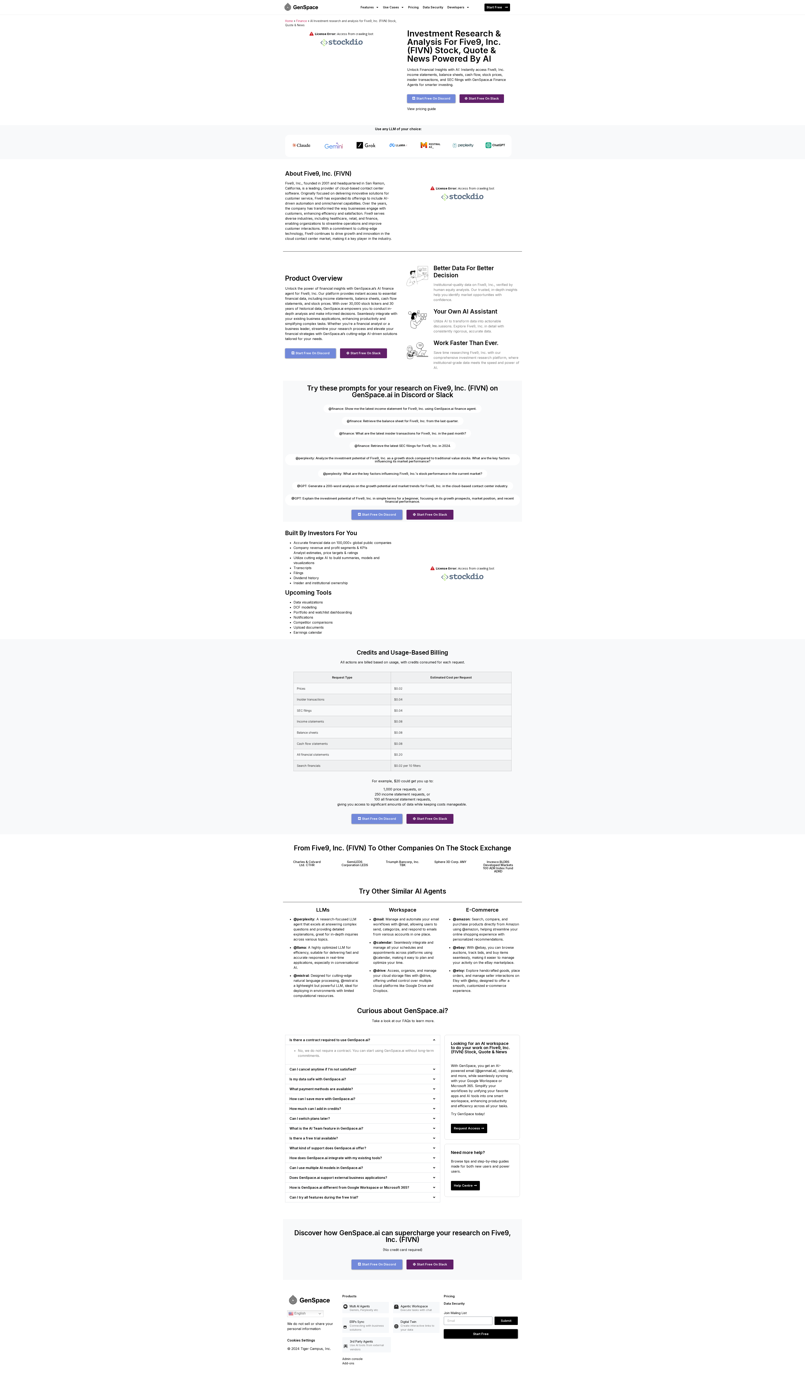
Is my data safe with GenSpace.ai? (318, 1079)
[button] (307, 863)
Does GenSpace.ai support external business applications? (338, 1178)
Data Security (433, 7)
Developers (455, 7)
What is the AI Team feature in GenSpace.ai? (326, 1128)
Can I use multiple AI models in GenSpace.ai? (326, 1168)
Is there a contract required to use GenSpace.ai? (330, 1040)
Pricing (413, 7)
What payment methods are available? (321, 1089)
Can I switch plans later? (310, 1118)
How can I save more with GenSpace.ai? (322, 1099)
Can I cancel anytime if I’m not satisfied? (323, 1069)
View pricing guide (421, 109)
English (299, 1313)
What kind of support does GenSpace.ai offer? (328, 1148)
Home (289, 21)
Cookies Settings (301, 1340)
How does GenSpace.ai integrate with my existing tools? (336, 1158)
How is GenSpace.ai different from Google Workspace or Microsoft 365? (349, 1187)
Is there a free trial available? (314, 1138)
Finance (301, 21)
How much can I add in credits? (315, 1109)
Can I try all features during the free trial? (324, 1197)
